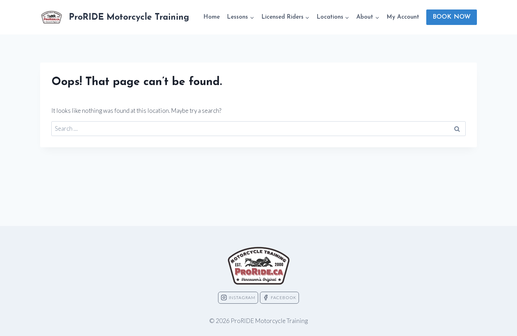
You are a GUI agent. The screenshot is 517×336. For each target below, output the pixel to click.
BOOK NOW (452, 17)
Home (211, 17)
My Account (403, 17)
